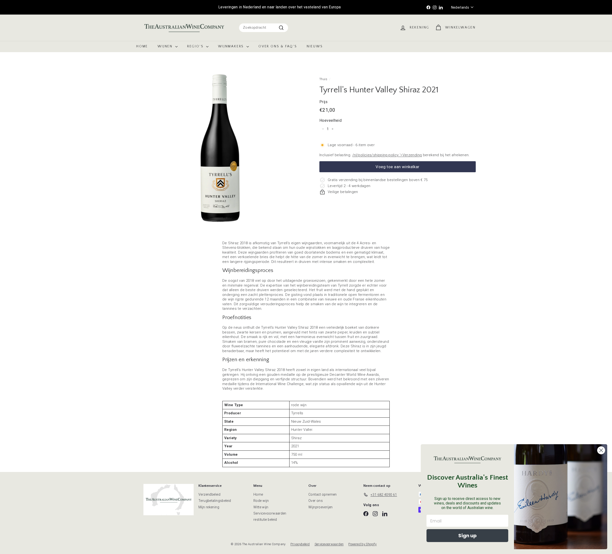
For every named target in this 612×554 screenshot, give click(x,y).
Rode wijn (261, 501)
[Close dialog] (601, 450)
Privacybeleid (300, 544)
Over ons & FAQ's (277, 46)
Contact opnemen (322, 494)
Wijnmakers (231, 46)
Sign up (467, 535)
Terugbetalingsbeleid (214, 501)
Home (142, 46)
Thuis (323, 79)
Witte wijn (260, 507)
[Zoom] (219, 147)
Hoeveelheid (330, 120)
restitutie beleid (265, 519)
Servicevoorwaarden (269, 513)
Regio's (196, 46)
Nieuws (315, 46)
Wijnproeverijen (320, 507)
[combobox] (263, 27)
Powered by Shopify (362, 544)
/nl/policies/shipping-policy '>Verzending (387, 155)
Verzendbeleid (209, 494)
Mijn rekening (208, 507)
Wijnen (166, 46)
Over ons (315, 501)
